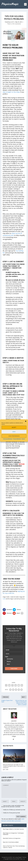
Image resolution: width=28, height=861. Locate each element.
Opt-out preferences (7, 438)
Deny (14, 431)
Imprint (23, 438)
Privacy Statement (17, 438)
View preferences (14, 436)
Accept (14, 427)
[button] (25, 421)
